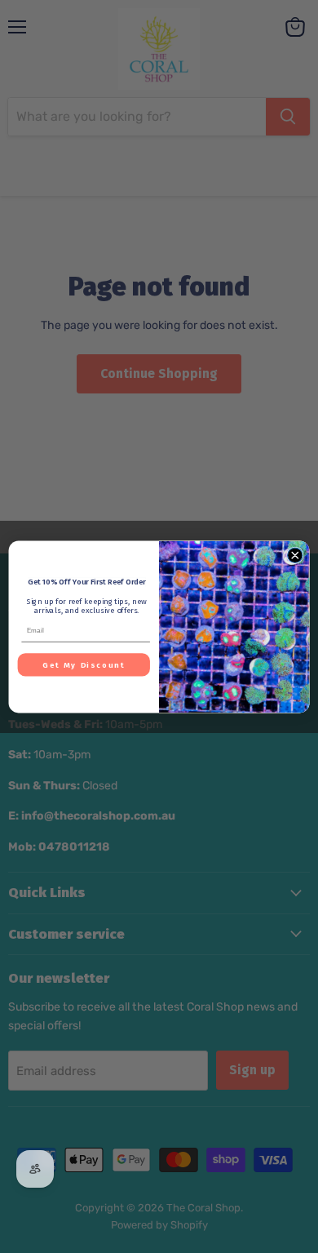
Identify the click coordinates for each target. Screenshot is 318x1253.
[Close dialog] (295, 555)
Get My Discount (83, 664)
